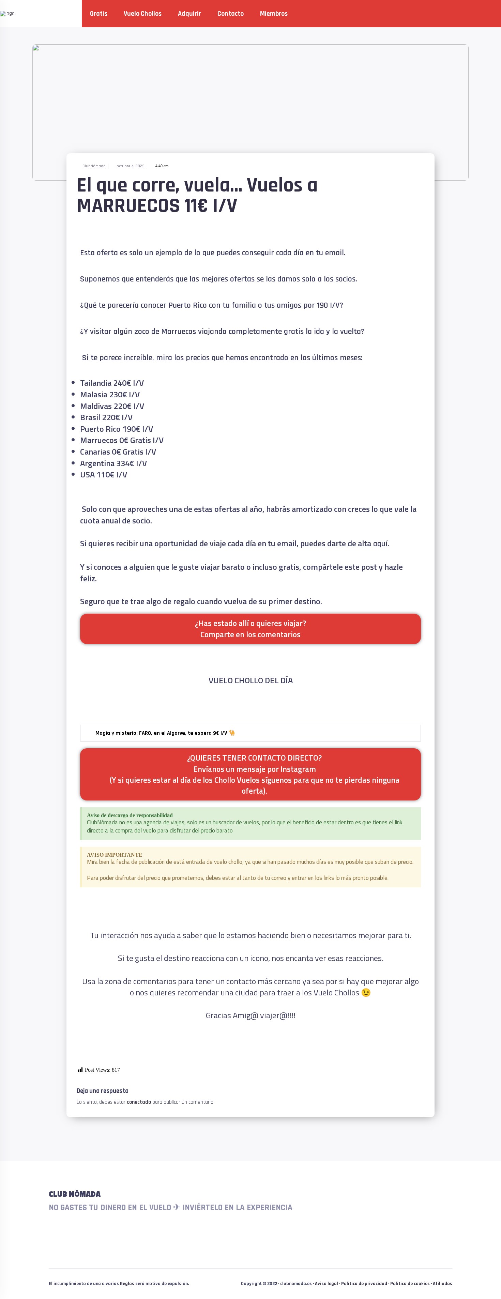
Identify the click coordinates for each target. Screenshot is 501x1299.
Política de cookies (410, 1284)
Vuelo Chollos (143, 13)
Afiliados (442, 1284)
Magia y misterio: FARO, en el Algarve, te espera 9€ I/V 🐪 (165, 733)
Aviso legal (326, 1284)
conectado (139, 1102)
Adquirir (189, 13)
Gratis (98, 13)
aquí (379, 544)
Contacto (230, 13)
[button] (250, 733)
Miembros (274, 13)
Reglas (127, 1284)
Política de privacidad (364, 1284)
